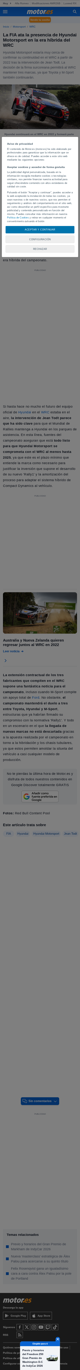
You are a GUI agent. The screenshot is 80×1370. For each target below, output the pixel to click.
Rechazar (40, 249)
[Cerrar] (58, 1339)
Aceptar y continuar (40, 229)
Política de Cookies (18, 217)
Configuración (40, 239)
